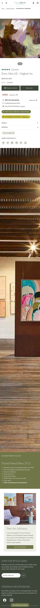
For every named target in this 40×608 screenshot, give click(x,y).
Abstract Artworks (10, 8)
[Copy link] (25, 143)
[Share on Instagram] (12, 143)
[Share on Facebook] (3, 143)
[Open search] (6, 3)
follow (23, 106)
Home (3, 8)
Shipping (5, 127)
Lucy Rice (10, 82)
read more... (25, 117)
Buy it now (29, 88)
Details (4, 123)
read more (12, 95)
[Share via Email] (16, 143)
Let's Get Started (20, 547)
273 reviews (15, 69)
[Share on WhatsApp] (21, 143)
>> (24, 575)
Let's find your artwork (20, 605)
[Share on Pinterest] (8, 143)
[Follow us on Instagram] (11, 600)
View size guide (7, 133)
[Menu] (2, 3)
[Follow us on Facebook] (5, 600)
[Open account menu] (33, 3)
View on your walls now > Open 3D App (17, 112)
